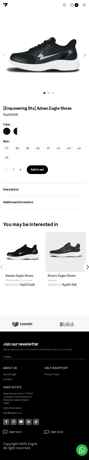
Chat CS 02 (56, 432)
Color (6, 124)
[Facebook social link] (6, 422)
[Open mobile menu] (84, 5)
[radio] (6, 131)
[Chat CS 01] (5, 432)
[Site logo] (5, 4)
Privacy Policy (51, 374)
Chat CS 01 (15, 432)
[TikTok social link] (36, 422)
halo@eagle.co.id (12, 412)
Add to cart (37, 169)
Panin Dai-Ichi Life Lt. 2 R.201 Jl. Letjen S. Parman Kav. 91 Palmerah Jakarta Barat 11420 (18, 398)
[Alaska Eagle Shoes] (23, 252)
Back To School (23, 280)
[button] (4, 55)
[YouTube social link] (21, 422)
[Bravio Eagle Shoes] (66, 252)
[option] (44, 94)
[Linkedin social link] (28, 422)
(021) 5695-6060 (12, 408)
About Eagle (9, 374)
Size (5, 141)
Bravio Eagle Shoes (62, 276)
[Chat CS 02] (46, 432)
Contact (7, 379)
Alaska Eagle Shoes (19, 276)
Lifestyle (9, 280)
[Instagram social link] (14, 422)
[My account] (64, 5)
